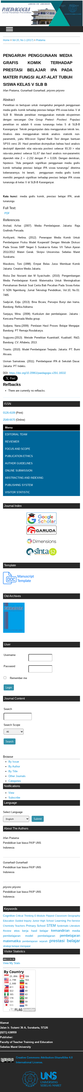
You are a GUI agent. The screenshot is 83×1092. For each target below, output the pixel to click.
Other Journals (17, 776)
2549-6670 (9, 419)
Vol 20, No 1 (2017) (22, 40)
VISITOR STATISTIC (17, 492)
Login (62, 5)
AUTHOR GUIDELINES (19, 463)
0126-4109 (9, 412)
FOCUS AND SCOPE (17, 448)
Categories (14, 780)
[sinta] (41, 554)
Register (74, 5)
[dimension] (41, 545)
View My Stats (11, 963)
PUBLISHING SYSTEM (19, 485)
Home (6, 40)
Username (10, 655)
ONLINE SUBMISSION (18, 470)
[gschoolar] (41, 523)
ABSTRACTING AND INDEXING (24, 477)
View (11, 792)
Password (9, 666)
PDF (7, 213)
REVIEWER (12, 441)
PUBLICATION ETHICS (19, 456)
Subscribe (14, 797)
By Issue (13, 761)
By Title (13, 771)
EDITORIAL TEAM (16, 434)
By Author (14, 766)
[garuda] (41, 533)
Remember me (18, 678)
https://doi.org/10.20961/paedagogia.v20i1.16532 (37, 372)
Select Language (13, 812)
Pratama (40, 40)
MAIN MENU (9, 29)
